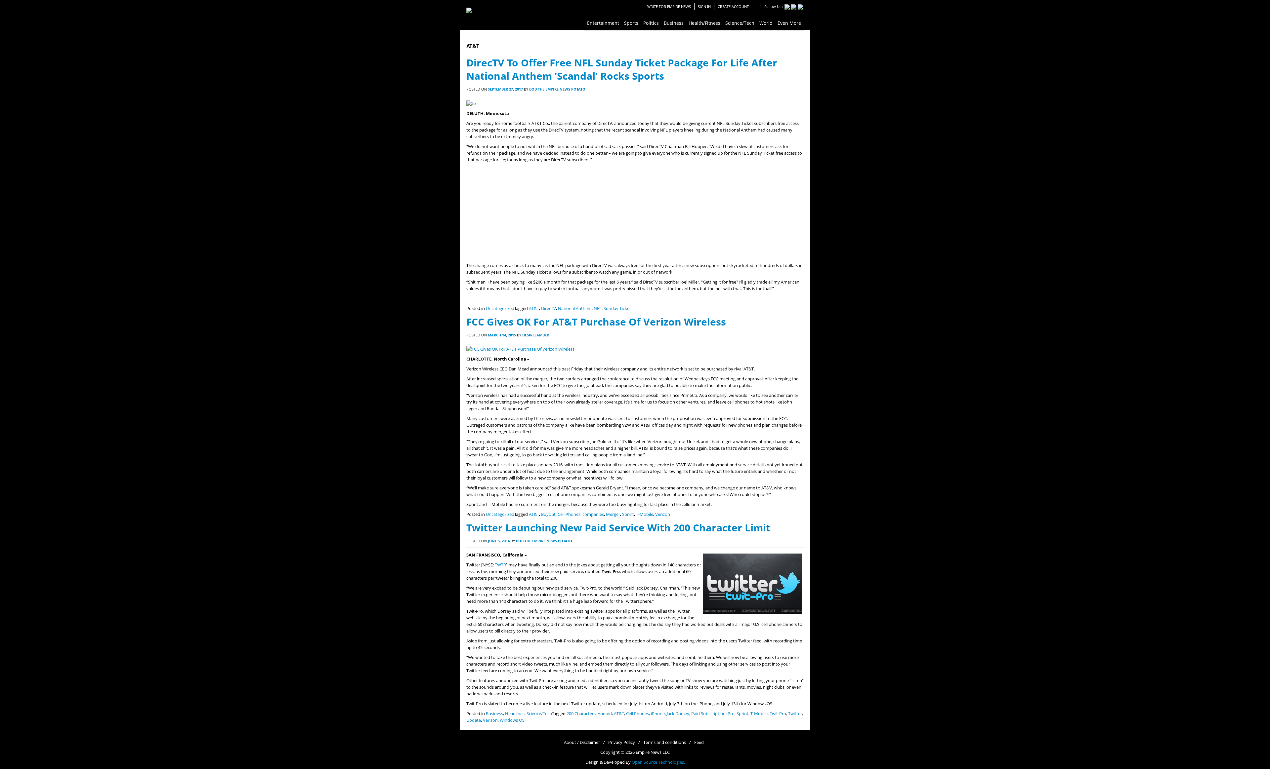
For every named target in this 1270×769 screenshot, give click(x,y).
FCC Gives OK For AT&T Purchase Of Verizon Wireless (596, 321)
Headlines (515, 713)
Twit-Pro (778, 713)
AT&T (534, 308)
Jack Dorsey (678, 713)
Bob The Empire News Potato (557, 89)
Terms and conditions (664, 742)
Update (473, 720)
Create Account (733, 6)
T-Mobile (644, 514)
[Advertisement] (635, 213)
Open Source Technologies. (658, 762)
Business (494, 713)
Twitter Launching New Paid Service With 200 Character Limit (618, 527)
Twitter (795, 713)
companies (593, 514)
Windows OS (512, 720)
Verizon (662, 514)
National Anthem (575, 308)
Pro (731, 713)
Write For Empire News (669, 6)
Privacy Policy (621, 742)
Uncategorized (500, 308)
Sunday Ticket (617, 308)
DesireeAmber (535, 334)
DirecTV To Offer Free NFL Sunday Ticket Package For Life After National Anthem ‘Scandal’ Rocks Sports (621, 69)
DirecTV (548, 308)
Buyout (548, 514)
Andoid (605, 713)
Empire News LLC (653, 752)
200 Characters (581, 713)
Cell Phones (569, 514)
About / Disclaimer (582, 742)
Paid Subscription (708, 713)
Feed (699, 742)
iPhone (658, 713)
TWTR (500, 565)
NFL (598, 308)
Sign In (704, 6)
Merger (613, 514)
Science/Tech (539, 713)
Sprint (628, 514)
